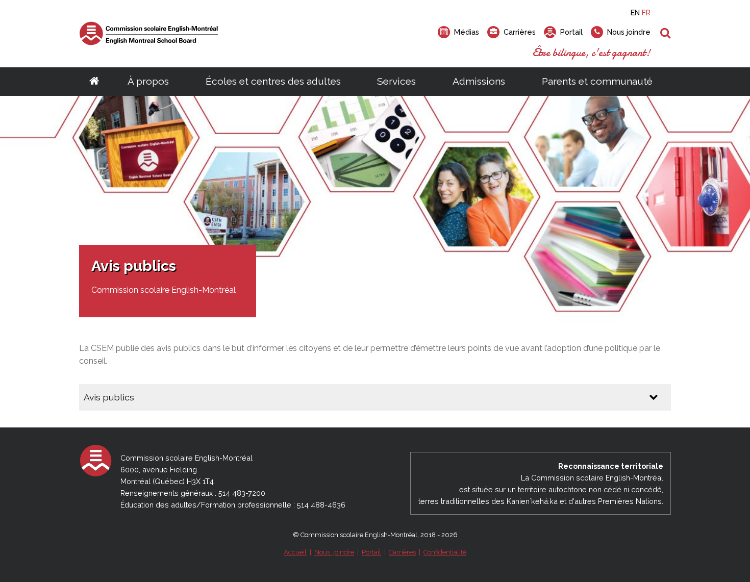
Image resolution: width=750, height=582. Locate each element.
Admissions (479, 81)
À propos (148, 81)
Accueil (295, 552)
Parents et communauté (597, 81)
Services (396, 81)
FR (646, 12)
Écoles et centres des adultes (273, 81)
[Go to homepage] (94, 81)
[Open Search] (665, 33)
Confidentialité (444, 552)
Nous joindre (334, 552)
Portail (371, 552)
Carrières (402, 552)
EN (635, 12)
